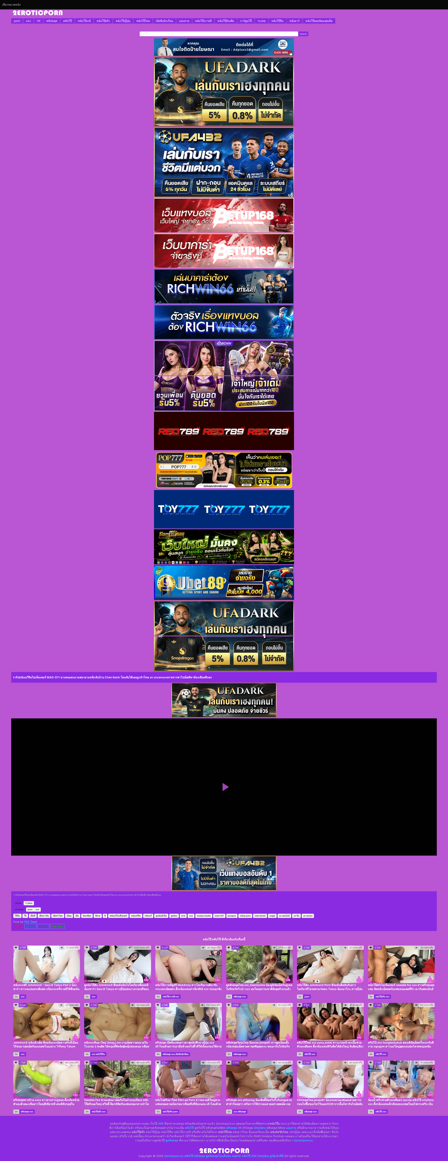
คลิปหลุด (51, 21)
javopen (232, 915)
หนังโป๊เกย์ (84, 21)
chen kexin (260, 915)
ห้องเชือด (87, 915)
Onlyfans (259, 1127)
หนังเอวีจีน (136, 915)
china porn (245, 915)
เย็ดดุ (69, 915)
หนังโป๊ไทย (143, 21)
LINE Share (57, 926)
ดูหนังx (174, 915)
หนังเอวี (148, 915)
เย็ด (77, 915)
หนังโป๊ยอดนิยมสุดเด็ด (319, 21)
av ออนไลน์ (284, 915)
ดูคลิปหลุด (172, 1140)
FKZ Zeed (30, 922)
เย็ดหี (32, 915)
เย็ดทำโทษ (58, 915)
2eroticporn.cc (303, 1140)
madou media (204, 915)
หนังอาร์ (294, 21)
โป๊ (25, 915)
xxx (28, 21)
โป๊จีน (17, 915)
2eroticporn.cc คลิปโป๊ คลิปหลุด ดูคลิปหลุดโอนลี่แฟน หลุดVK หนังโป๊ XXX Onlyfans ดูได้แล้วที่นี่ (224, 1156)
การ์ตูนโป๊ (246, 21)
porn (17, 21)
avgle (272, 915)
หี (105, 915)
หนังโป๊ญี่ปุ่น (123, 21)
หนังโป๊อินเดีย (226, 21)
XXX (160, 1123)
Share (31, 926)
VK (38, 21)
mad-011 (219, 915)
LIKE (19, 926)
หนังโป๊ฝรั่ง (103, 21)
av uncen (307, 915)
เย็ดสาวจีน (44, 915)
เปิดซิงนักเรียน (164, 21)
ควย (183, 915)
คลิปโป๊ (67, 21)
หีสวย (97, 915)
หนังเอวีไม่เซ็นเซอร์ (118, 915)
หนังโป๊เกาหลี (203, 21)
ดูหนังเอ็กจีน (161, 915)
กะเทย (261, 21)
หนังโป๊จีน (277, 21)
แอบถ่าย (184, 21)
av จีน (296, 915)
